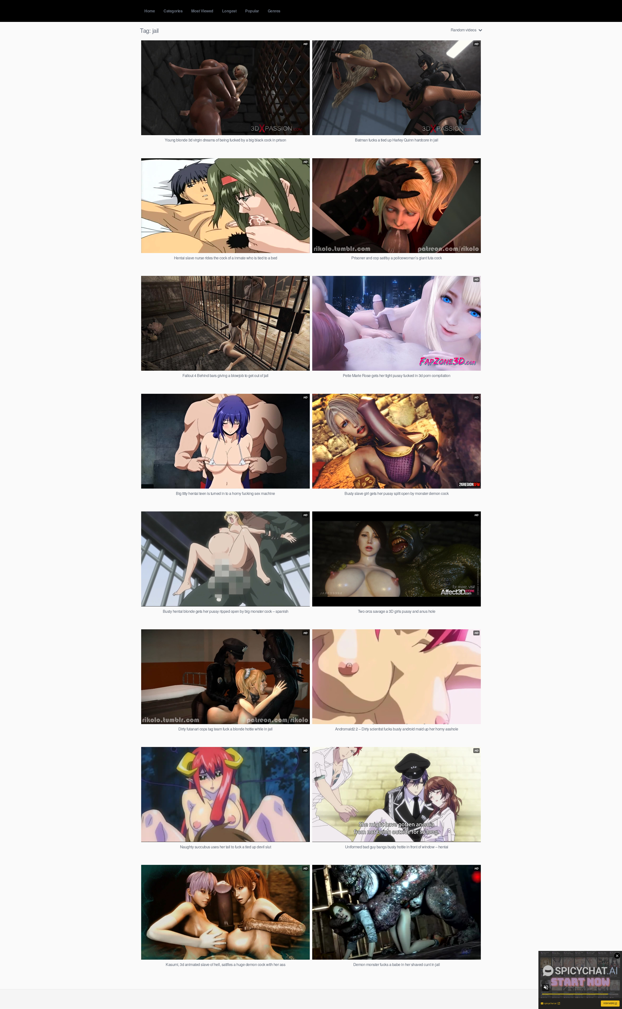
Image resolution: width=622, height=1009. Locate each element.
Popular (252, 11)
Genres (274, 11)
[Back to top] (609, 993)
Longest (229, 11)
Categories (173, 11)
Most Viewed (202, 11)
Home (149, 11)
